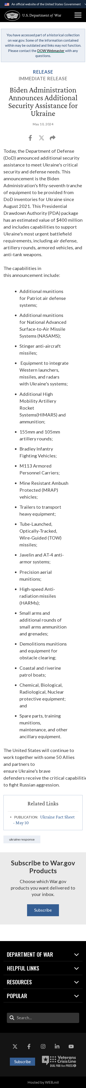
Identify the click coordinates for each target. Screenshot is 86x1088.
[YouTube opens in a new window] (71, 1046)
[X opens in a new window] (15, 1046)
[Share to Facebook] (30, 139)
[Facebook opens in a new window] (29, 1046)
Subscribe (43, 910)
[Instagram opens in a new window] (43, 1046)
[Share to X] (42, 139)
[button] (78, 15)
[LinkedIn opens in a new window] (57, 1046)
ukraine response (22, 839)
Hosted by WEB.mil (43, 1082)
